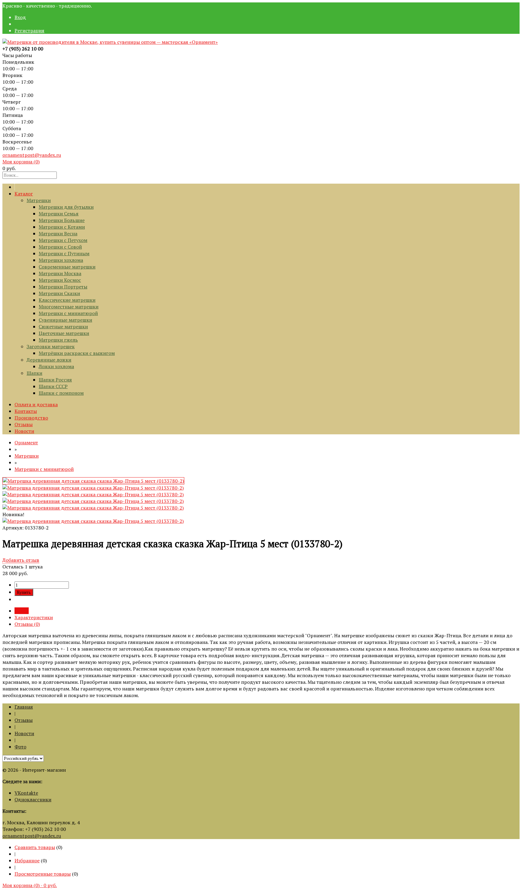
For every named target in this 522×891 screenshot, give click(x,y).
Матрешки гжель (58, 339)
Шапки (34, 373)
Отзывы (23, 424)
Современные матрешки (67, 266)
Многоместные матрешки (68, 306)
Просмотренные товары (42, 873)
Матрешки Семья (59, 213)
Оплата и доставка (36, 404)
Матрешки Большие (62, 220)
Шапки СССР (53, 386)
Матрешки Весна (58, 233)
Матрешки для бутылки (66, 207)
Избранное (27, 860)
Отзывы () (27, 624)
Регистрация (29, 30)
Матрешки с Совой (60, 246)
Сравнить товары (34, 847)
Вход (20, 17)
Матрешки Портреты (63, 286)
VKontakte (26, 793)
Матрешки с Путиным (64, 253)
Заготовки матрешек (51, 346)
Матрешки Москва (60, 273)
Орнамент (26, 442)
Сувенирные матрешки (65, 320)
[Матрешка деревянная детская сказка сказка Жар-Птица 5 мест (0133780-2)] (93, 481)
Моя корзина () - (29, 885)
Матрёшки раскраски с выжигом (77, 353)
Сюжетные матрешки (63, 326)
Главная (23, 706)
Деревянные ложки (49, 359)
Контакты (25, 411)
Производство (31, 417)
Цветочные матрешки (64, 333)
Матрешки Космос (60, 280)
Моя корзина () (21, 161)
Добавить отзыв (20, 560)
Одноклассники (32, 799)
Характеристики (33, 617)
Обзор (21, 610)
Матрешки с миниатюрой (68, 313)
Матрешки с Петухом (63, 240)
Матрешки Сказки (59, 293)
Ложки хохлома (56, 366)
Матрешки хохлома (61, 260)
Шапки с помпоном (61, 393)
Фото (20, 746)
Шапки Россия (55, 379)
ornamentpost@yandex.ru (31, 155)
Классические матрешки (67, 300)
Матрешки (39, 200)
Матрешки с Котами (62, 227)
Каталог (23, 193)
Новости (24, 431)
